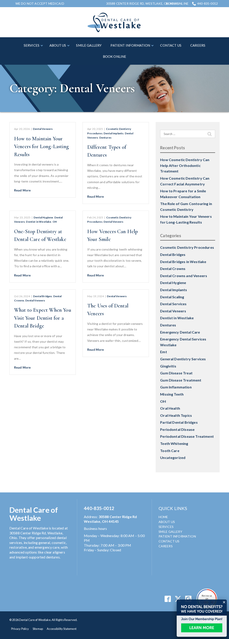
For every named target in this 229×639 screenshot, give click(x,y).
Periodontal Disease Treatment (187, 436)
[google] (188, 599)
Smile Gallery (170, 531)
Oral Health (170, 408)
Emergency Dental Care (180, 332)
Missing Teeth (172, 394)
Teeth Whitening (174, 443)
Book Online (177, 3)
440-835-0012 (207, 3)
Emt (163, 352)
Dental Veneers (43, 129)
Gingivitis (168, 366)
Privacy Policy (20, 629)
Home (163, 517)
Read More (22, 190)
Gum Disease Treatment (180, 380)
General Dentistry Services (183, 359)
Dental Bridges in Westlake (183, 261)
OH (55, 221)
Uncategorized (172, 457)
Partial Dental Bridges (179, 422)
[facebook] (167, 599)
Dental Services (173, 304)
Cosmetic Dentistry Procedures (187, 247)
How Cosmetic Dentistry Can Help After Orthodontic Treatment (184, 165)
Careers (166, 546)
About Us (167, 522)
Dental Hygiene (43, 217)
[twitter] (178, 599)
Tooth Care (169, 450)
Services (166, 527)
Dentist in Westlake (38, 221)
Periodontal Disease (177, 429)
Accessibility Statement (61, 629)
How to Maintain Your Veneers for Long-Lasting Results (41, 146)
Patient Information (177, 536)
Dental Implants (113, 133)
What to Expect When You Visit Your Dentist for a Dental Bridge (42, 318)
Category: (72, 88)
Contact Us (169, 541)
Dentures (105, 137)
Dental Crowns (172, 268)
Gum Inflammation (176, 387)
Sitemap (38, 629)
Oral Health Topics (176, 415)
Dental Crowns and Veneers (183, 276)
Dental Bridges (42, 296)
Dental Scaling (172, 297)
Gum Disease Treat (176, 373)
